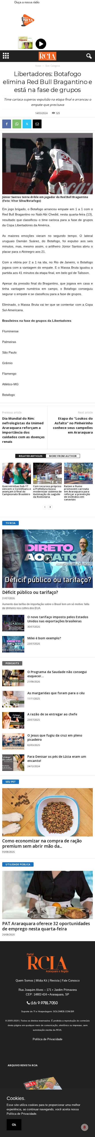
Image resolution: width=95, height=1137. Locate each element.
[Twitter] (27, 124)
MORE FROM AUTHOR (63, 456)
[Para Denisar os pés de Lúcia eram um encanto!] (13, 762)
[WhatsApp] (16, 124)
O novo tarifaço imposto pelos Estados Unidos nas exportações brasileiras (57, 619)
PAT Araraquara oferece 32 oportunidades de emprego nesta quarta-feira (46, 926)
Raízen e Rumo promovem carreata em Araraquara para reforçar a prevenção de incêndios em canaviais (77, 492)
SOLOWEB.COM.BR (63, 1011)
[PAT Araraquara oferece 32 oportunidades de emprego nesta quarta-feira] (47, 895)
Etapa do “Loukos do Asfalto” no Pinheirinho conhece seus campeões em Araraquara (73, 425)
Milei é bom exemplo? (44, 638)
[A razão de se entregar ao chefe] (13, 720)
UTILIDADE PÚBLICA (18, 864)
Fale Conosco (71, 980)
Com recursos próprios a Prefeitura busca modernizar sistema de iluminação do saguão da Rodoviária (47, 491)
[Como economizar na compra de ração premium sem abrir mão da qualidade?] (47, 812)
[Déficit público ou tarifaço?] (47, 558)
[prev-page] (45, 507)
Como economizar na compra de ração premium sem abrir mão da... (42, 843)
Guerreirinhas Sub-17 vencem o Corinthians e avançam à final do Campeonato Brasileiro (16, 490)
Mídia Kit (41, 980)
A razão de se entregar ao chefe (52, 714)
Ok (14, 1124)
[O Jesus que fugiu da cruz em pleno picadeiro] (13, 741)
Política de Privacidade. (22, 1113)
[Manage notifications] (84, 1127)
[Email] (37, 124)
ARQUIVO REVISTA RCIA (23, 1065)
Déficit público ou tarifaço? (30, 592)
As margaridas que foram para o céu (56, 693)
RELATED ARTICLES (30, 456)
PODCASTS (12, 663)
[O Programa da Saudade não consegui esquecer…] (13, 678)
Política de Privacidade (47, 1039)
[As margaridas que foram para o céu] (13, 699)
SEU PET (11, 781)
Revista (54, 980)
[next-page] (50, 507)
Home (38, 65)
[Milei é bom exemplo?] (13, 644)
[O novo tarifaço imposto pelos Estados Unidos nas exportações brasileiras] (13, 623)
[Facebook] (6, 124)
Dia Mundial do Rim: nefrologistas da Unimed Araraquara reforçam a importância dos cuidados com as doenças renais (23, 430)
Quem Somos (24, 980)
